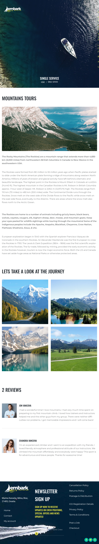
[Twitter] (91, 540)
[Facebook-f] (86, 540)
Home (43, 82)
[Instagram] (95, 540)
